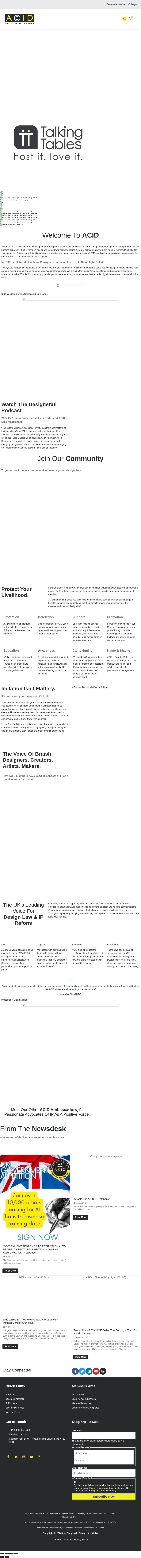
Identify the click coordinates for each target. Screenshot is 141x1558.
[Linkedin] (89, 1371)
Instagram (77, 1430)
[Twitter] (82, 1371)
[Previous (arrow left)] (2, 1557)
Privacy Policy (96, 1488)
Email (80, 1468)
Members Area (84, 1386)
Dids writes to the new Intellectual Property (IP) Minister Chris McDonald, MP (30, 1321)
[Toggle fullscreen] (7, 1553)
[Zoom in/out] (2, 1553)
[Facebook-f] (75, 1371)
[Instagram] (102, 1371)
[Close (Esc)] (16, 1553)
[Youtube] (96, 1371)
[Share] (11, 1553)
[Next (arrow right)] (7, 1557)
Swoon (15, 706)
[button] (124, 18)
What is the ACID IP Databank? (92, 1199)
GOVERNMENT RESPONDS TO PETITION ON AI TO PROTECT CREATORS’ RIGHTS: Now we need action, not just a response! (34, 1249)
